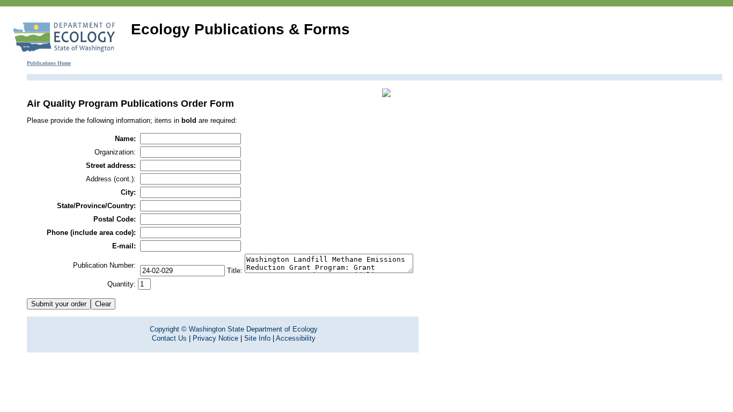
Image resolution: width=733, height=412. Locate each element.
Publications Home (49, 63)
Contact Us (169, 338)
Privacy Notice (215, 338)
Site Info (257, 338)
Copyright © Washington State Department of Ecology (234, 329)
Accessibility (296, 338)
